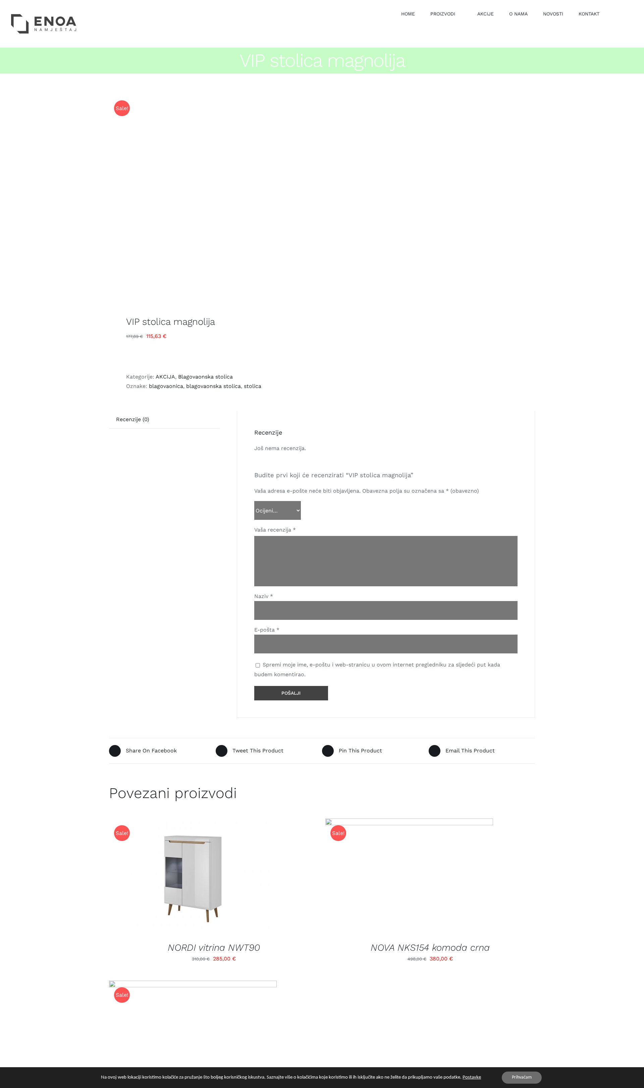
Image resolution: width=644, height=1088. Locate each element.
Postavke (472, 1077)
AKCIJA (165, 377)
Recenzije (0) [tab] (132, 419)
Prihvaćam (522, 1077)
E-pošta (266, 630)
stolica (252, 386)
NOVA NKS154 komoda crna (430, 947)
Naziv (263, 596)
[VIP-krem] (211, 196)
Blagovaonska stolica (205, 377)
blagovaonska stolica (213, 386)
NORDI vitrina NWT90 (214, 947)
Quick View (198, 878)
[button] (617, 13)
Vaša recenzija (275, 530)
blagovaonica (166, 386)
